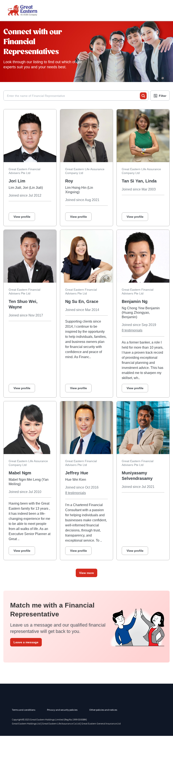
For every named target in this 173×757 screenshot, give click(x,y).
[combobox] (73, 95)
